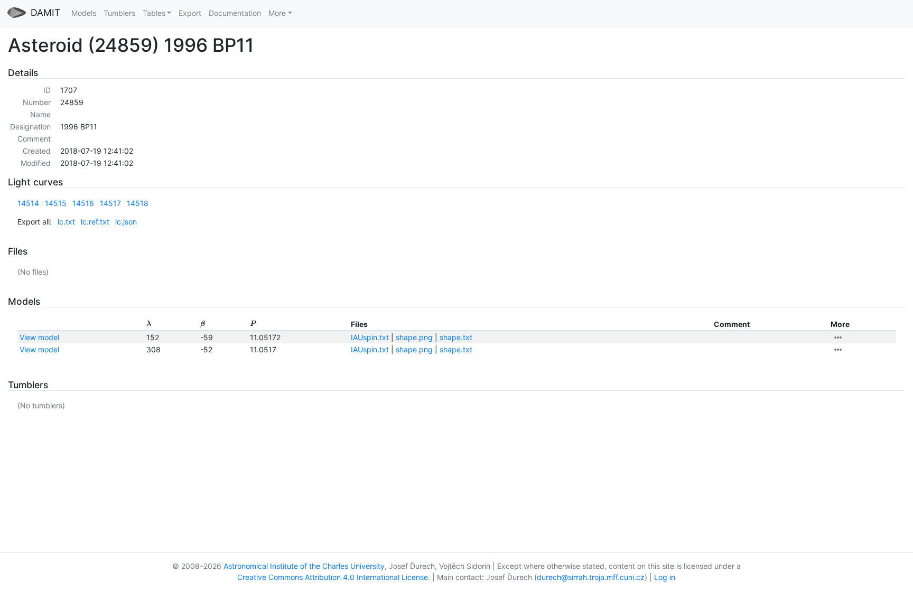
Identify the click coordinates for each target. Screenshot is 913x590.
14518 (137, 203)
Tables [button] (154, 12)
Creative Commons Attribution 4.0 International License (332, 577)
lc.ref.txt (95, 221)
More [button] (277, 12)
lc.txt (66, 221)
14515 (56, 203)
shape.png (414, 337)
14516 (83, 203)
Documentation (235, 12)
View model (39, 337)
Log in (664, 577)
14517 (110, 203)
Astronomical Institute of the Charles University (304, 565)
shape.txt (456, 337)
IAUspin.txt (370, 337)
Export (190, 12)
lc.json (126, 221)
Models (83, 12)
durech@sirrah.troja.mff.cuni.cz (591, 577)
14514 (28, 203)
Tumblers (119, 12)
